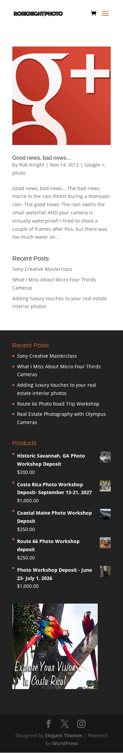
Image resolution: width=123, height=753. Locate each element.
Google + (94, 164)
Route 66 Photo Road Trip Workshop (58, 403)
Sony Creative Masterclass (42, 269)
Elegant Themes (63, 735)
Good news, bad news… (42, 158)
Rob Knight (31, 164)
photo (19, 173)
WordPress (65, 743)
